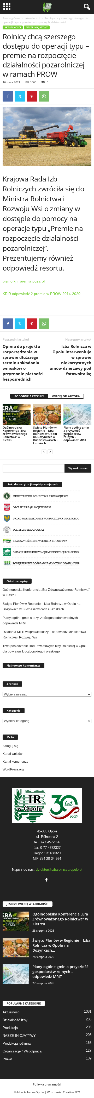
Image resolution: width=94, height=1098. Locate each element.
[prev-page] (43, 452)
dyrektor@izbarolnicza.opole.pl (59, 869)
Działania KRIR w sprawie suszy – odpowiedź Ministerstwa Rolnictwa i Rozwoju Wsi (44, 634)
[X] (20, 96)
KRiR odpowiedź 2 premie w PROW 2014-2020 (41, 294)
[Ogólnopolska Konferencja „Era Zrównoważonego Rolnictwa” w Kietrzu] (17, 414)
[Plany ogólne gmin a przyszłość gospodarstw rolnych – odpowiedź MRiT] (77, 414)
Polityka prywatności (47, 1084)
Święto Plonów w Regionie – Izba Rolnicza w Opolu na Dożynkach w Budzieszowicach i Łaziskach (45, 435)
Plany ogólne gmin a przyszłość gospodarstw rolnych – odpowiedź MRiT (76, 433)
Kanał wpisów (12, 754)
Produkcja (10, 1028)
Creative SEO (71, 1092)
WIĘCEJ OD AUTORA (66, 396)
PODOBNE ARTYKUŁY (29, 396)
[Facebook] (8, 96)
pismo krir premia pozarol (24, 281)
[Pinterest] (32, 96)
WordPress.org (13, 769)
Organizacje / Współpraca (22, 1051)
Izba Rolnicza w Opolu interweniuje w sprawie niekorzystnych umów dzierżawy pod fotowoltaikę (70, 360)
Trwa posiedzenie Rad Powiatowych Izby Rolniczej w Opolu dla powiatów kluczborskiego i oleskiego (45, 648)
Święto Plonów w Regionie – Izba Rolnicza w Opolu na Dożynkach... (61, 945)
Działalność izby (15, 1020)
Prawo (7, 1059)
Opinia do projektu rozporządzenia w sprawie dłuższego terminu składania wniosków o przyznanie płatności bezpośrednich (23, 363)
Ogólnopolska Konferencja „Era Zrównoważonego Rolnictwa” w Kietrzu (15, 433)
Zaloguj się (10, 746)
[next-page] (50, 452)
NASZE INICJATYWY (37, 27)
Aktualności (32, 18)
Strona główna (11, 18)
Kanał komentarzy (15, 761)
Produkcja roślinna (17, 1043)
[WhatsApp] (44, 96)
